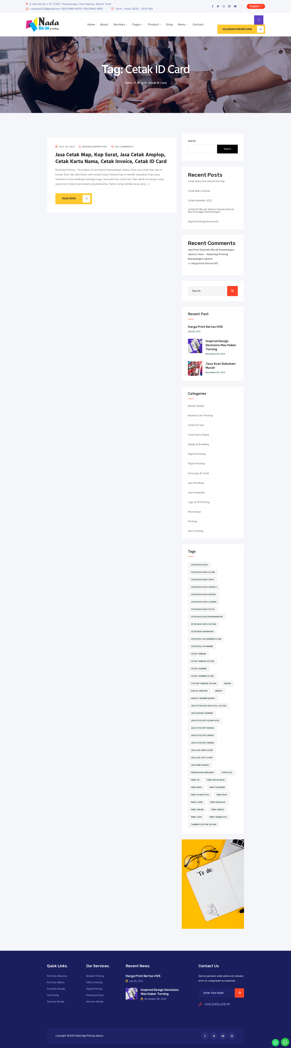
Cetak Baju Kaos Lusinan (203, 602)
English (254, 6)
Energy (218, 691)
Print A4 (195, 780)
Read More (69, 198)
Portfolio (227, 772)
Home (91, 24)
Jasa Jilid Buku (196, 483)
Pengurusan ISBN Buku (202, 772)
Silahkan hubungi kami (237, 29)
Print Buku (196, 787)
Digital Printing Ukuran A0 (203, 222)
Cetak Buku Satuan (199, 191)
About (104, 24)
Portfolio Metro (56, 983)
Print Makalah (217, 802)
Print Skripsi (217, 809)
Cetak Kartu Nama (198, 435)
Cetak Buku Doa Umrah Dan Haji (206, 181)
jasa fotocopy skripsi (202, 735)
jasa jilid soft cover (202, 757)
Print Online (197, 809)
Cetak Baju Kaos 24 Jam (203, 572)
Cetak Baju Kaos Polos (203, 609)
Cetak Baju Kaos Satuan (203, 624)
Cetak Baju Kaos (199, 565)
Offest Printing (94, 983)
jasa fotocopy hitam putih (205, 720)
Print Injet (222, 795)
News (181, 24)
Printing (192, 521)
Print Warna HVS (218, 817)
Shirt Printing (195, 531)
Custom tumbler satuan (203, 683)
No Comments (124, 147)
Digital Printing (196, 454)
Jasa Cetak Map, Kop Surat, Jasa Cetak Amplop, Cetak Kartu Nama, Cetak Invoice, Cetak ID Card (111, 158)
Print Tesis (196, 817)
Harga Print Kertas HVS (204, 264)
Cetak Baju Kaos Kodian (203, 594)
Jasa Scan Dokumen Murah (221, 366)
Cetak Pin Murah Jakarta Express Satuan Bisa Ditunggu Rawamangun (211, 210)
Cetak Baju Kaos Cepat (202, 579)
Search (192, 141)
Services (119, 24)
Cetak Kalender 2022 (200, 200)
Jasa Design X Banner (202, 713)
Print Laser (197, 802)
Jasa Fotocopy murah (202, 728)
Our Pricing (53, 995)
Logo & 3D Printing (198, 502)
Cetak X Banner (199, 668)
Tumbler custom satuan (203, 824)
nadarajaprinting (94, 147)
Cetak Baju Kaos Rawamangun (207, 617)
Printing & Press (95, 995)
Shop (169, 24)
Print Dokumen (217, 787)
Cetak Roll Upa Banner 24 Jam (206, 639)
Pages (136, 24)
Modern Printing (95, 976)
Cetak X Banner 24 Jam (202, 676)
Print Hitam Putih (200, 795)
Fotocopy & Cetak (198, 473)
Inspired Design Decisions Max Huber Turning (221, 345)
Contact (198, 24)
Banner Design (196, 406)
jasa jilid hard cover (202, 750)
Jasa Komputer (196, 493)
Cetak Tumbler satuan (202, 661)
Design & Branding (198, 444)
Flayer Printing (196, 464)
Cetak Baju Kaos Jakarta (204, 587)
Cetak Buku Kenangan (202, 631)
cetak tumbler (198, 654)
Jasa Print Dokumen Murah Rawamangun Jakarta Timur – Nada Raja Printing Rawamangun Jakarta (211, 254)
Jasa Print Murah (200, 765)
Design (227, 683)
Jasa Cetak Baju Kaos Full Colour (208, 706)
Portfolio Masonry (57, 976)
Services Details (55, 1002)
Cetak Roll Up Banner (202, 646)
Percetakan (194, 512)
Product (153, 24)
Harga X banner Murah (203, 698)
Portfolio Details (56, 989)
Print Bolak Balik (216, 780)
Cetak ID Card (196, 425)
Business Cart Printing (200, 415)
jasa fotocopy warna (202, 743)
